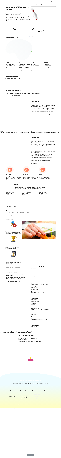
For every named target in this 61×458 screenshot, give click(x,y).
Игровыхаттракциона (35, 64)
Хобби (40, 174)
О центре (3, 1)
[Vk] (49, 395)
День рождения (9, 174)
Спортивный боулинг (13, 1)
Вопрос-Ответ (21, 1)
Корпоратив (25, 174)
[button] (30, 455)
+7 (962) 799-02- (17, 278)
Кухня (42, 4)
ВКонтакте (41, 1)
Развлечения (27, 4)
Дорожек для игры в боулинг (10, 64)
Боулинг (21, 4)
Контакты (47, 4)
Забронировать (36, 4)
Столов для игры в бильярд (24, 64)
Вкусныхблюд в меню (47, 64)
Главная (16, 4)
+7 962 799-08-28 (56, 1)
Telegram (46, 1)
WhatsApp (50, 1)
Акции (7, 1)
